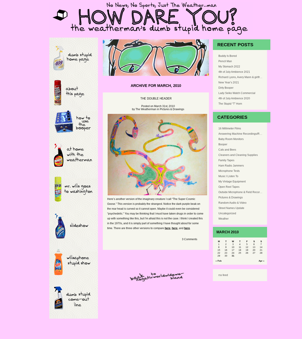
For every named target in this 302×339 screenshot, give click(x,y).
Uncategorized (227, 213)
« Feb (219, 261)
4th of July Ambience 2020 (234, 98)
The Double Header (156, 98)
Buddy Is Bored (227, 55)
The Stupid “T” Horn (230, 103)
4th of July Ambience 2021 (234, 71)
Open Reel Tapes (228, 186)
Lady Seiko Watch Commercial (236, 93)
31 (233, 256)
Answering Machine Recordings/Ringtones (240, 133)
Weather (223, 218)
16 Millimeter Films (229, 128)
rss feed (223, 275)
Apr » (261, 261)
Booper (222, 144)
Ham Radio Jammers (231, 165)
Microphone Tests (229, 170)
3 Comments (189, 239)
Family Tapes (226, 160)
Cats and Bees (227, 149)
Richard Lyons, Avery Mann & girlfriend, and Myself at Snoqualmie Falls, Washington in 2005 (240, 77)
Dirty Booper (225, 87)
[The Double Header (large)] (156, 154)
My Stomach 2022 (229, 66)
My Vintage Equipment (232, 181)
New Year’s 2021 (228, 82)
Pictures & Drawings (172, 109)
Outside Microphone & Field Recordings (240, 192)
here (167, 228)
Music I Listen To (228, 176)
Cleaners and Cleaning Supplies (238, 155)
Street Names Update (231, 208)
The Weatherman (146, 109)
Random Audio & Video (232, 202)
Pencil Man (225, 61)
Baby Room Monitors (231, 139)
